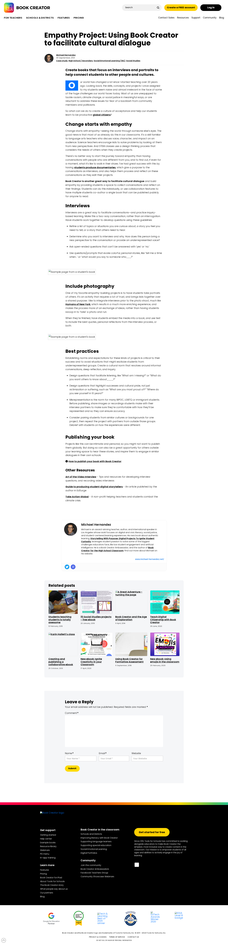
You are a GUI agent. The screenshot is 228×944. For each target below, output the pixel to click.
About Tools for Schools (52, 881)
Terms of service (117, 937)
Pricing (43, 873)
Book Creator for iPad (51, 877)
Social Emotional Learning (94, 849)
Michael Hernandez (66, 55)
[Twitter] (67, 567)
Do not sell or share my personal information (114, 940)
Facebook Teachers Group (94, 872)
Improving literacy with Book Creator (99, 837)
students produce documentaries (95, 167)
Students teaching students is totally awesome (59, 619)
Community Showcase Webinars (97, 876)
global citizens (102, 114)
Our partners (46, 892)
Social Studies (133, 60)
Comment (72, 713)
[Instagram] (73, 567)
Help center (46, 838)
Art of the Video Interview (80, 476)
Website (136, 753)
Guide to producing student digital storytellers (94, 486)
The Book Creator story (52, 885)
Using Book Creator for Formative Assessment (129, 660)
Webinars (45, 850)
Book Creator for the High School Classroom (117, 549)
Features (44, 869)
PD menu (44, 853)
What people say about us (54, 888)
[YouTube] (144, 865)
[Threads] (156, 865)
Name (69, 753)
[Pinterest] (176, 865)
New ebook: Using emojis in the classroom (164, 660)
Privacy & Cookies (97, 937)
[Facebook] (169, 865)
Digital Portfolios (89, 852)
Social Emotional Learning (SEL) (109, 60)
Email (103, 753)
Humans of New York (77, 304)
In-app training (48, 857)
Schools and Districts (91, 833)
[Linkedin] (163, 865)
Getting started (48, 834)
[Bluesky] (137, 865)
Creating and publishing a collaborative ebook (60, 661)
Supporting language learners (96, 841)
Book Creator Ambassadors (95, 869)
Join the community (91, 865)
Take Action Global (77, 496)
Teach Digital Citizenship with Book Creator (163, 619)
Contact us (133, 937)
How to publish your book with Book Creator (94, 461)
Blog (42, 896)
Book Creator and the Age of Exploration (131, 618)
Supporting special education (96, 845)
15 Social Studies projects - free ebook (96, 618)
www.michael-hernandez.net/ (149, 559)
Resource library (48, 846)
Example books (48, 842)
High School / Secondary (80, 60)
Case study (62, 60)
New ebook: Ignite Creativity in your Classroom (91, 661)
